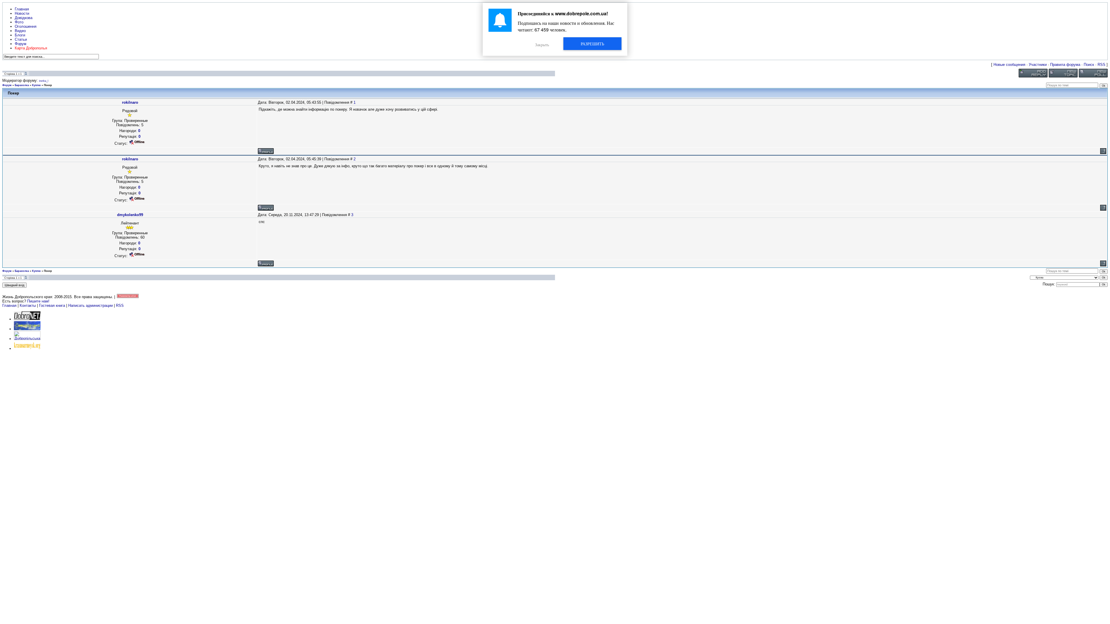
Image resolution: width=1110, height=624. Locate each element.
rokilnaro (130, 102)
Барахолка (22, 85)
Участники (1038, 64)
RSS (1101, 64)
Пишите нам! (38, 301)
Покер (48, 85)
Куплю (36, 85)
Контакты (28, 305)
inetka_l (43, 80)
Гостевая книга (52, 305)
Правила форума (1065, 64)
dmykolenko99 (130, 215)
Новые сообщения (1009, 64)
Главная (9, 305)
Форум (7, 85)
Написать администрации (91, 305)
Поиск (1089, 64)
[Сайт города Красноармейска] (27, 348)
